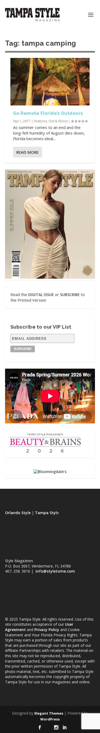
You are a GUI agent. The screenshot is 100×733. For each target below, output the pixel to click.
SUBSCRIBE (70, 294)
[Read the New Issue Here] (50, 277)
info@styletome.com (55, 571)
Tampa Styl (46, 512)
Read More (27, 152)
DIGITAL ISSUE (41, 294)
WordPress (50, 719)
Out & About (58, 121)
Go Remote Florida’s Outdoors (48, 113)
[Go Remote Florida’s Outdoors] (50, 81)
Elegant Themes (48, 713)
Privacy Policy (46, 629)
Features (40, 121)
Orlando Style (18, 512)
